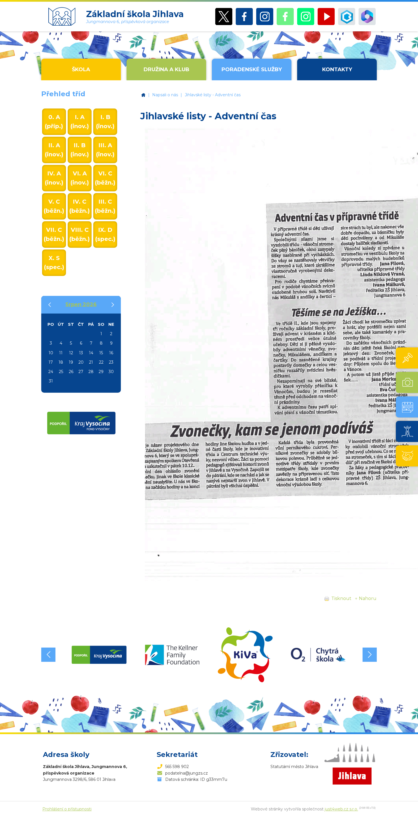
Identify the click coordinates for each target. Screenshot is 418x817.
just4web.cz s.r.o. (341, 809)
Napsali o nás (165, 94)
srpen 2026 (81, 304)
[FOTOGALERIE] (407, 382)
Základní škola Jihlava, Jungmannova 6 (143, 95)
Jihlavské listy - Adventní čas (213, 94)
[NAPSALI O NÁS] (407, 431)
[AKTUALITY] (407, 357)
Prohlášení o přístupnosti (67, 809)
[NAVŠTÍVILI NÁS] (407, 455)
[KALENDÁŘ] (407, 406)
